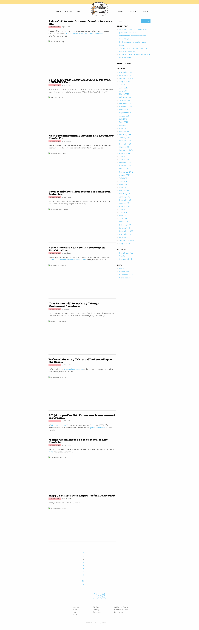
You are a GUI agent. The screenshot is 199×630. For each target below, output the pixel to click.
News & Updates (126, 253)
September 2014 (126, 150)
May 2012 (123, 184)
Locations (75, 607)
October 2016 (124, 75)
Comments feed (126, 275)
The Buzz (123, 256)
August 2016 (124, 82)
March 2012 (124, 191)
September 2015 (126, 113)
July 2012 (123, 178)
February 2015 (125, 135)
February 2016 (125, 97)
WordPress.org (125, 278)
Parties (74, 615)
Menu (74, 612)
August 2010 (124, 206)
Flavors (74, 610)
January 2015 (124, 138)
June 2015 (123, 122)
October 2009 (125, 237)
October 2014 (125, 147)
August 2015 (124, 116)
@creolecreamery (97, 428)
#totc (51, 452)
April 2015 (123, 128)
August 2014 (124, 153)
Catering (96, 610)
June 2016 (123, 88)
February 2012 (125, 194)
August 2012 (124, 175)
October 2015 (124, 110)
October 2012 (125, 169)
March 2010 (124, 222)
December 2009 (126, 231)
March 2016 (124, 94)
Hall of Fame (118, 612)
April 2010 (123, 219)
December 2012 (125, 163)
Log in (121, 269)
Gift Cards (96, 607)
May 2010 (123, 216)
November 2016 (125, 72)
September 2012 (126, 172)
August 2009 (124, 244)
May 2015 (123, 125)
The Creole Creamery (99, 7)
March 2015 (124, 131)
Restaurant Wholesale (121, 610)
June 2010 (123, 212)
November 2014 (125, 144)
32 (83, 581)
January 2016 (124, 100)
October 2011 (124, 203)
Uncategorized (125, 259)
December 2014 (125, 141)
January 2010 (124, 228)
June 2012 (123, 181)
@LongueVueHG (58, 425)
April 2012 (123, 188)
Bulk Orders (97, 612)
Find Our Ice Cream (120, 607)
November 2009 (126, 234)
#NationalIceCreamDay (73, 369)
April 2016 (123, 91)
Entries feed (124, 272)
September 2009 (126, 240)
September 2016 (126, 79)
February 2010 (125, 225)
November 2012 (125, 166)
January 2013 (124, 160)
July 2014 (123, 156)
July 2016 (123, 85)
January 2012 (124, 197)
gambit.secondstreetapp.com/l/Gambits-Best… (85, 33)
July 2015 (123, 119)
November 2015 (125, 107)
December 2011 (125, 200)
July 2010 (123, 209)
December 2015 (125, 103)
